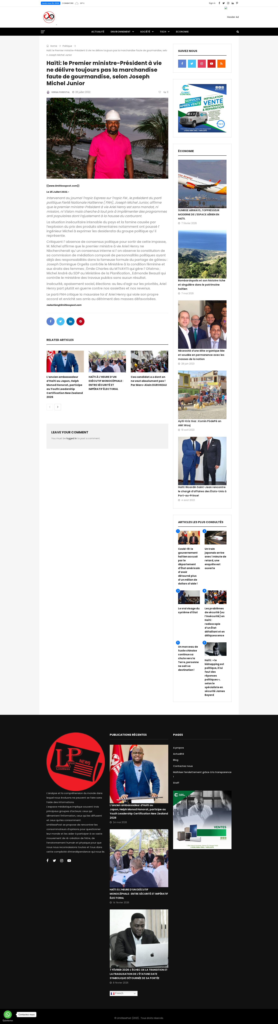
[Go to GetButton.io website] (8, 1021)
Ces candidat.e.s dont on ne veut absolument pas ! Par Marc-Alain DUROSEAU (149, 381)
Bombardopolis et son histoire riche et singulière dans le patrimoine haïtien (201, 285)
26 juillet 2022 (82, 92)
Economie (182, 31)
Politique (67, 46)
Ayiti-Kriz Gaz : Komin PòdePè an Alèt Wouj (199, 423)
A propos (178, 747)
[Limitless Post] (49, 17)
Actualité (97, 31)
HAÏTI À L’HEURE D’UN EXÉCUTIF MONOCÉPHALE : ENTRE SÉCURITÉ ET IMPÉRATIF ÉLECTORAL (139, 894)
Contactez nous (183, 766)
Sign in (212, 3)
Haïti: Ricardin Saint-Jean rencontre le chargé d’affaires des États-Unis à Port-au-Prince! (202, 491)
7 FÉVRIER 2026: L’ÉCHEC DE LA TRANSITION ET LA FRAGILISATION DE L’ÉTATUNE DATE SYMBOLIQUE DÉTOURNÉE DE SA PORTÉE (138, 974)
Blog (175, 760)
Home (53, 46)
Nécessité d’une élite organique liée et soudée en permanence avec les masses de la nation (201, 355)
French (119, 993)
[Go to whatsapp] (8, 1015)
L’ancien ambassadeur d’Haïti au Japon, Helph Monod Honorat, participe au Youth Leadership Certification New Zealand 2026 (139, 811)
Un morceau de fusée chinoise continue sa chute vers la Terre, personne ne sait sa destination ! (188, 658)
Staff (176, 782)
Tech (163, 31)
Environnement (121, 31)
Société (145, 31)
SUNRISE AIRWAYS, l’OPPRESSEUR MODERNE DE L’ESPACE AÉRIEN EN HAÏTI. (198, 214)
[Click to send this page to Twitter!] (60, 321)
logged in (71, 438)
